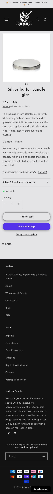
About (8, 285)
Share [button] (8, 243)
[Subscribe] (43, 456)
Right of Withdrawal (16, 365)
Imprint (9, 335)
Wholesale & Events (16, 293)
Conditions (11, 343)
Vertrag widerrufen (15, 379)
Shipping (6, 106)
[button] (7, 19)
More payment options (26, 234)
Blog (7, 307)
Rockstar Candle (29, 487)
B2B (7, 315)
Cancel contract (40, 489)
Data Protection (14, 350)
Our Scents (11, 300)
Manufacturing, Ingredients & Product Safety (26, 276)
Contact (42, 172)
